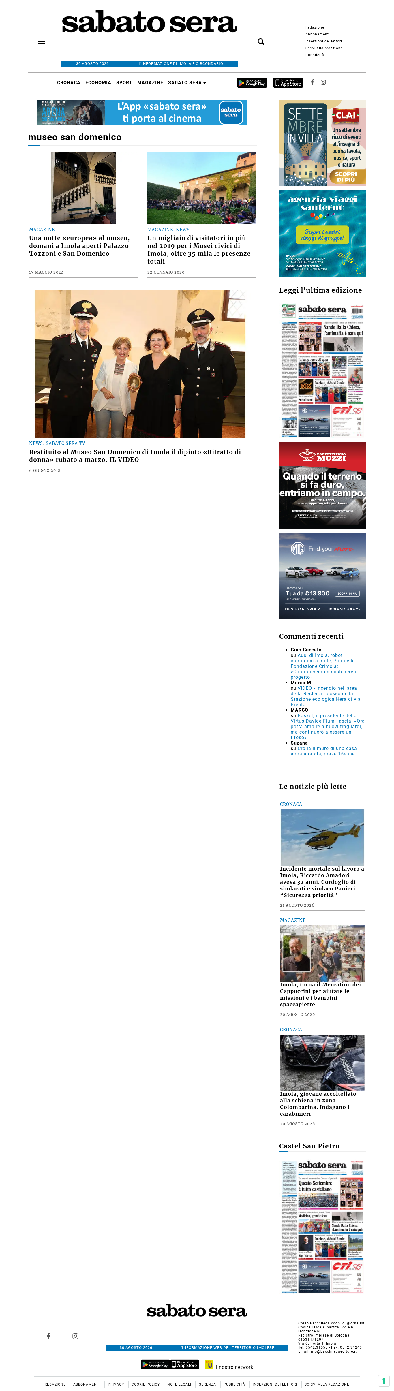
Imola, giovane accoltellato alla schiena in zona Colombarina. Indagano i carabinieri (318, 1104)
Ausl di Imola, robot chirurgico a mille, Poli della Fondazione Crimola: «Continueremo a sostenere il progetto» (324, 666)
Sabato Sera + (187, 82)
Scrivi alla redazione (324, 48)
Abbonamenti (317, 34)
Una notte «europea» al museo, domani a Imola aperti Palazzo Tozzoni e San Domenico (79, 245)
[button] (252, 38)
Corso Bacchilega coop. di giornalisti (332, 1323)
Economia (98, 82)
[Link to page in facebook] (49, 1336)
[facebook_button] (312, 83)
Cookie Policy (146, 1384)
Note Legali (179, 1384)
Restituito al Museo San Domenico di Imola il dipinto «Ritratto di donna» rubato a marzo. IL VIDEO (135, 456)
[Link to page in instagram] (75, 1336)
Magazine (150, 82)
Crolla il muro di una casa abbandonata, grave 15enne (324, 751)
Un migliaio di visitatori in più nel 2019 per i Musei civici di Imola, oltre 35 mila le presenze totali (199, 249)
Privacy (116, 1384)
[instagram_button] (323, 83)
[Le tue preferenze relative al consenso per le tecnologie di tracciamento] (383, 1380)
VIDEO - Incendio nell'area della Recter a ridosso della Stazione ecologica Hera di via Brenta (326, 696)
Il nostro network (233, 1367)
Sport (124, 82)
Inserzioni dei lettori (323, 41)
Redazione (314, 27)
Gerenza (208, 1384)
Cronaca (68, 82)
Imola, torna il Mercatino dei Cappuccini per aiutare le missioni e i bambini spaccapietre (320, 995)
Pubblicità (314, 55)
